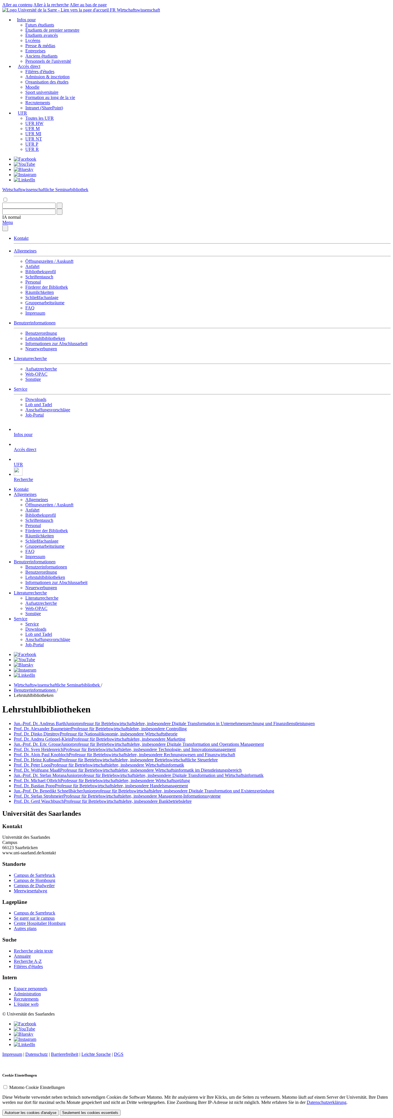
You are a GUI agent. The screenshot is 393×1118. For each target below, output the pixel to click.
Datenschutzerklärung (326, 1102)
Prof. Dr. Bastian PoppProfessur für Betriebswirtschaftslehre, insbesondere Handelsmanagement (101, 785)
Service (20, 389)
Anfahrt (32, 266)
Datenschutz (36, 1054)
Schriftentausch (39, 276)
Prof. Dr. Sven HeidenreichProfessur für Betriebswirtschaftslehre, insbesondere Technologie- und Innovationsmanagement (125, 749)
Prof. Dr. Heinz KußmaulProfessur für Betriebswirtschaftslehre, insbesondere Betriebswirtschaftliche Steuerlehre (116, 759)
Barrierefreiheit (64, 1054)
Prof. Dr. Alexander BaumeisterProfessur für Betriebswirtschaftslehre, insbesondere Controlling (100, 728)
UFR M (32, 128)
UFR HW (34, 123)
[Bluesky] (23, 169)
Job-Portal (34, 414)
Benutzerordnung (41, 333)
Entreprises (35, 50)
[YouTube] (24, 164)
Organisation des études (46, 81)
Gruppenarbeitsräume (44, 302)
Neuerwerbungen (41, 348)
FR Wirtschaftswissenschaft (135, 9)
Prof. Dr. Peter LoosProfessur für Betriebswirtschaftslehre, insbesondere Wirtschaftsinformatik (99, 765)
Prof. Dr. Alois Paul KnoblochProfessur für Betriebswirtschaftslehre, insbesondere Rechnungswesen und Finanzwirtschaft (124, 754)
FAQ (30, 307)
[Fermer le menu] (5, 228)
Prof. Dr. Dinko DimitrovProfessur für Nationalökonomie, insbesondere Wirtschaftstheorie (96, 733)
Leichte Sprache (96, 1054)
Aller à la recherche (51, 4)
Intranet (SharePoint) (44, 107)
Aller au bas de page (88, 4)
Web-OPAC (36, 374)
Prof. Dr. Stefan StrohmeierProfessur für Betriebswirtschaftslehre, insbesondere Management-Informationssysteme (117, 796)
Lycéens (32, 40)
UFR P (31, 144)
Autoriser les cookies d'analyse (30, 1113)
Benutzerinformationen (35, 322)
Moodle (32, 87)
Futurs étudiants (39, 24)
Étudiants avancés (41, 35)
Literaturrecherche (30, 358)
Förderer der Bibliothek (46, 287)
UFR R (32, 149)
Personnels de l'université (48, 61)
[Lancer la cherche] (59, 206)
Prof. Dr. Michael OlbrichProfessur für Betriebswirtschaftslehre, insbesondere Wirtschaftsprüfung (102, 780)
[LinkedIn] (24, 179)
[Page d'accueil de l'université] (56, 9)
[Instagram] (25, 174)
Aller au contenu (17, 4)
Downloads (35, 399)
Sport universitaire (41, 92)
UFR (22, 113)
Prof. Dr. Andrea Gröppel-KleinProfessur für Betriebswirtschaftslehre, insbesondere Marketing (99, 739)
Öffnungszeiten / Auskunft (49, 261)
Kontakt (21, 238)
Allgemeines (25, 250)
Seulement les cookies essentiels (90, 1113)
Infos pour (26, 19)
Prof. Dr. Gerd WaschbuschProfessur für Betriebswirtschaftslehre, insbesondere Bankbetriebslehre (103, 801)
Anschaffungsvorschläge (47, 409)
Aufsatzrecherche (41, 368)
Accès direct (29, 66)
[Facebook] (25, 159)
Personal (33, 282)
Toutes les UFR (39, 118)
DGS (118, 1054)
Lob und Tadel (38, 404)
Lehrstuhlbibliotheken (45, 338)
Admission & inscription (47, 76)
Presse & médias (40, 45)
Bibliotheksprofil (40, 271)
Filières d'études (39, 71)
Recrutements (37, 102)
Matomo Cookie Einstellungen (37, 1087)
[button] (11, 217)
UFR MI (33, 133)
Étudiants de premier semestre (52, 30)
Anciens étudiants (41, 56)
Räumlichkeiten (39, 292)
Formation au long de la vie (50, 97)
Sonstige (33, 379)
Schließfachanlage (41, 297)
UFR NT (33, 138)
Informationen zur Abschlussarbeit (56, 343)
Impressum (35, 313)
